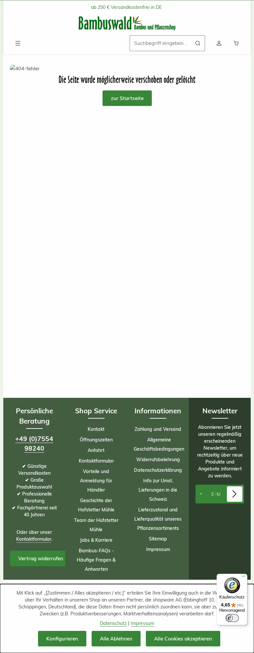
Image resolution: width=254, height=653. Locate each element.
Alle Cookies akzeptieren (183, 639)
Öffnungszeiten (96, 440)
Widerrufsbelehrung (158, 460)
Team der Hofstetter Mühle (96, 525)
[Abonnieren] (234, 494)
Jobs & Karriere (96, 540)
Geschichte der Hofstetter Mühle (96, 505)
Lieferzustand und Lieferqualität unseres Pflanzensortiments (158, 519)
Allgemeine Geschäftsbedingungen (159, 444)
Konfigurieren (62, 639)
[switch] (232, 618)
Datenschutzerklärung (158, 470)
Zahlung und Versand (158, 429)
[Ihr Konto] (219, 43)
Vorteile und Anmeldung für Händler (96, 480)
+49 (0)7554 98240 (34, 443)
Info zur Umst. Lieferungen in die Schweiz (158, 490)
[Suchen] (198, 43)
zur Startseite (127, 98)
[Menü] (18, 43)
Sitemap (158, 539)
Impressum (158, 549)
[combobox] (160, 43)
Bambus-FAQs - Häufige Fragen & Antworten (96, 560)
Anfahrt (96, 450)
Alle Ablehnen (116, 639)
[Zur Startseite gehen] (127, 23)
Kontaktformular (33, 539)
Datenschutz (113, 623)
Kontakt (96, 429)
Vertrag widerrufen (40, 558)
